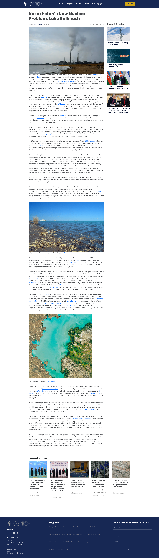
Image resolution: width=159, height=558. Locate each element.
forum (77, 260)
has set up (70, 305)
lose (32, 182)
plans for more (72, 301)
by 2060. (99, 191)
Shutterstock (50, 382)
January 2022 (40, 145)
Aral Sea (38, 77)
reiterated (44, 97)
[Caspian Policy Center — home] (33, 4)
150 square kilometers (66, 285)
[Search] (122, 4)
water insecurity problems (52, 303)
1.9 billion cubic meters (50, 389)
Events (78, 4)
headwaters (92, 274)
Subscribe (130, 4)
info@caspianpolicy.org (18, 553)
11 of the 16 (39, 391)
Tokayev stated (90, 409)
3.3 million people (94, 393)
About (86, 4)
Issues (61, 4)
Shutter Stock (69, 253)
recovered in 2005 (52, 287)
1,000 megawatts (91, 141)
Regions (70, 4)
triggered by (33, 278)
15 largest (61, 104)
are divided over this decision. (80, 419)
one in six (63, 116)
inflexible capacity (44, 134)
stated (71, 170)
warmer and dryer (75, 262)
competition (33, 166)
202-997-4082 (11, 549)
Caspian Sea (96, 75)
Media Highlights (97, 4)
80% (47, 294)
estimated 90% (34, 283)
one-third (40, 118)
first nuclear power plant (65, 81)
